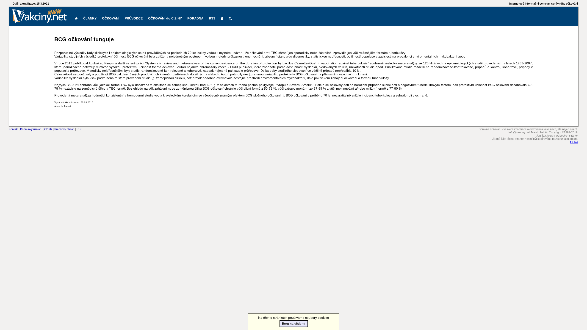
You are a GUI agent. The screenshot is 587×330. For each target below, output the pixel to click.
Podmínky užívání (31, 129)
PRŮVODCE (134, 18)
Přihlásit (574, 142)
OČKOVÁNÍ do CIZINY (165, 18)
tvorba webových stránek (562, 135)
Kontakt (13, 129)
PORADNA (195, 18)
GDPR (48, 129)
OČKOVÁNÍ (110, 18)
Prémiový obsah (64, 129)
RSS (212, 18)
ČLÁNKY (90, 18)
